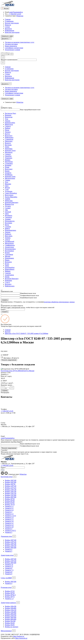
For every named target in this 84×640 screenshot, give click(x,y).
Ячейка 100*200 (10, 482)
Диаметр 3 (8, 512)
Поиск (3, 467)
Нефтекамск (9, 137)
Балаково (8, 165)
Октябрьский (9, 241)
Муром (7, 187)
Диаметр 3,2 (9, 514)
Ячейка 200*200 (10, 497)
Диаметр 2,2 (9, 506)
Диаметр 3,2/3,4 (10, 516)
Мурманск (8, 215)
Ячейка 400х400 (10, 619)
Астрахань (8, 191)
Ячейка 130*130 (10, 490)
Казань (7, 252)
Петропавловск (10, 249)
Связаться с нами (7, 36)
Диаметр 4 (8, 529)
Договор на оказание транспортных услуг (19, 42)
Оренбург (8, 156)
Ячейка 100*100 (10, 480)
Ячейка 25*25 (10, 591)
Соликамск (9, 163)
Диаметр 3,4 (9, 517)
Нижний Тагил (10, 150)
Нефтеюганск (9, 286)
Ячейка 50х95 (10, 625)
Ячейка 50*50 (10, 499)
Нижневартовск (10, 230)
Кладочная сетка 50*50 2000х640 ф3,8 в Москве (17, 371)
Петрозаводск (10, 221)
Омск (7, 213)
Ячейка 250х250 (10, 615)
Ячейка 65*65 (10, 503)
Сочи (7, 189)
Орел (7, 186)
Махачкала (8, 152)
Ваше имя (23, 444)
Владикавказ (9, 251)
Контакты (8, 29)
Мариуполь (9, 124)
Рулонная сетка (6, 587)
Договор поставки (11, 44)
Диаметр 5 (8, 532)
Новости (8, 25)
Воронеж (8, 115)
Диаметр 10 (9, 564)
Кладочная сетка (6, 477)
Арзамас (8, 219)
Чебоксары (8, 200)
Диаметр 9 (8, 574)
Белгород (8, 284)
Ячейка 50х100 (10, 621)
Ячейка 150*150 (10, 493)
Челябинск (8, 174)
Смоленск (8, 217)
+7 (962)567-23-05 (14, 14)
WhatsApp (19, 16)
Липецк (7, 232)
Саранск (8, 154)
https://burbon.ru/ (18, 636)
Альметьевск (9, 275)
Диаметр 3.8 (9, 527)
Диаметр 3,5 (9, 519)
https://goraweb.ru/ (21, 638)
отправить (5, 300)
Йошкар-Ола (9, 204)
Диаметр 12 (9, 566)
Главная (7, 19)
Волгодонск (9, 195)
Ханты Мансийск (11, 197)
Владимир (8, 223)
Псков (7, 167)
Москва (7, 256)
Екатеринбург (10, 267)
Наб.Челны (9, 161)
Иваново (8, 184)
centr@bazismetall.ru (16, 12)
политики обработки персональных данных (59, 302)
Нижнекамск (9, 258)
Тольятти (8, 173)
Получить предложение (9, 360)
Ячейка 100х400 (10, 608)
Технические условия (12, 50)
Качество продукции (12, 32)
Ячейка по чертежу (11, 627)
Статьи (7, 27)
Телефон (23, 295)
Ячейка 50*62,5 (10, 595)
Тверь (7, 265)
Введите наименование (9, 60)
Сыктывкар (9, 254)
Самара (7, 180)
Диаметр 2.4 (9, 510)
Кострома (8, 145)
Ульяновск (8, 158)
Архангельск (9, 247)
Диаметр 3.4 (9, 525)
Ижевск (7, 160)
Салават (8, 208)
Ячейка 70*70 (10, 504)
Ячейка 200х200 (10, 614)
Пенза (7, 130)
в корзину (5, 390)
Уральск (8, 132)
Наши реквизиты (11, 46)
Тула (6, 119)
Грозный (8, 212)
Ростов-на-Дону (10, 113)
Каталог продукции (12, 23)
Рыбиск (7, 128)
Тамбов (7, 199)
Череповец (8, 148)
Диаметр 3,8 (9, 521)
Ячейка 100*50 (10, 484)
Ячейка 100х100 (10, 606)
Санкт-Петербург (11, 193)
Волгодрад (8, 169)
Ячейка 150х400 (10, 612)
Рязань (7, 260)
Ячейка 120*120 (10, 486)
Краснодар (8, 117)
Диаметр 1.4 (9, 598)
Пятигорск (8, 141)
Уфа (6, 210)
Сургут (7, 282)
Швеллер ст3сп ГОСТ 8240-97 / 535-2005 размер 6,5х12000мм (26, 333)
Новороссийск (10, 122)
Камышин (8, 280)
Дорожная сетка (6, 536)
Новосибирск (9, 269)
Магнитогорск (10, 178)
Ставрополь (9, 139)
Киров (7, 171)
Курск (7, 264)
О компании (9, 21)
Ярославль (8, 236)
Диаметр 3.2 (9, 523)
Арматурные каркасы (8, 602)
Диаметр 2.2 (9, 508)
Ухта (6, 182)
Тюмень (7, 238)
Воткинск (8, 262)
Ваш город (24, 109)
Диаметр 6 (8, 568)
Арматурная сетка (7, 555)
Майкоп (7, 271)
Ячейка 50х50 (10, 623)
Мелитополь (9, 243)
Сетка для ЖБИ (6, 578)
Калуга (7, 134)
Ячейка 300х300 (10, 617)
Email (22, 298)
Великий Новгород (11, 278)
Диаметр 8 (8, 572)
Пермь (7, 277)
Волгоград (8, 135)
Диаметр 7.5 (9, 570)
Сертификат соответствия (14, 48)
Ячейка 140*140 (10, 491)
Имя (21, 293)
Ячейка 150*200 (10, 495)
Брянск (7, 228)
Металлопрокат (6, 631)
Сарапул (8, 126)
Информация (9, 30)
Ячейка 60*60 (10, 501)
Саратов (8, 273)
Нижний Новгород (11, 202)
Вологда (8, 143)
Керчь (7, 225)
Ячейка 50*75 (10, 597)
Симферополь (10, 245)
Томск (7, 147)
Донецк (7, 121)
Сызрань (8, 226)
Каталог (8, 331)
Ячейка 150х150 (10, 610)
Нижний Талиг (10, 176)
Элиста (7, 239)
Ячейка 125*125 (10, 488)
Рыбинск (8, 234)
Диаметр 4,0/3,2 (10, 530)
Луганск (8, 206)
